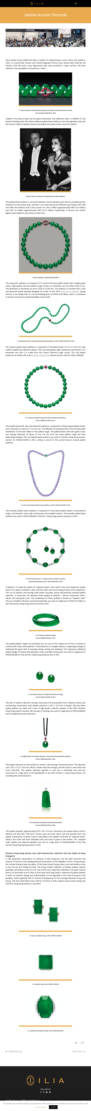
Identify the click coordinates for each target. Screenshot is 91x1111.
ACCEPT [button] (53, 1107)
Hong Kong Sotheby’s (70, 291)
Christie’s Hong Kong (40, 355)
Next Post (77, 1051)
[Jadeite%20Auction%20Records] (76, 1043)
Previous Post (16, 1051)
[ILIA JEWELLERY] (37, 4)
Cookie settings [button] (40, 1107)
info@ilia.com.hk (35, 1100)
